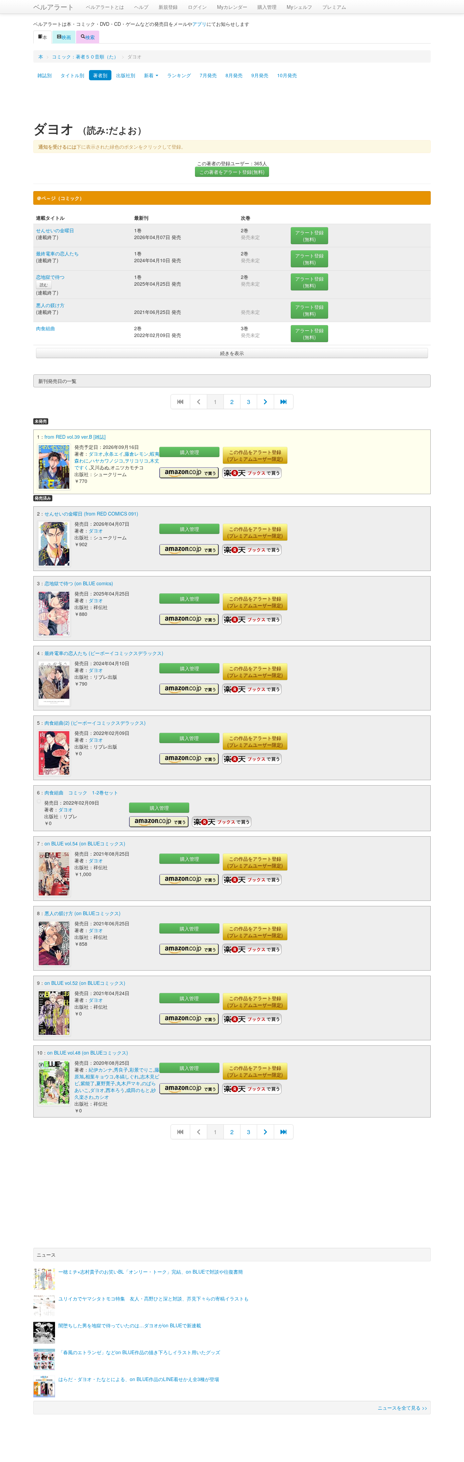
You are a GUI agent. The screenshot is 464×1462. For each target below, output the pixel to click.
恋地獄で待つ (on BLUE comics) (78, 583)
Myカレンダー (232, 6)
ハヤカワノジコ (106, 460)
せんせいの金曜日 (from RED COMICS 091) (91, 513)
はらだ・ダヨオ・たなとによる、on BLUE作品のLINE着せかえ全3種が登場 (138, 1379)
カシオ (102, 1096)
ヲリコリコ (136, 460)
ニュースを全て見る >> (402, 1407)
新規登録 (168, 6)
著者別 (100, 75)
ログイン (197, 6)
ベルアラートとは (105, 6)
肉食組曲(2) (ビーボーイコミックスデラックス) (95, 722)
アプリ (199, 23)
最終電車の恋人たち (57, 253)
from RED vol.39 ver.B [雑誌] (75, 436)
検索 (90, 37)
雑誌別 (44, 75)
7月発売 (208, 75)
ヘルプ (141, 6)
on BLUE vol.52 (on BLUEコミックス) (84, 982)
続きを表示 (232, 353)
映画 (66, 37)
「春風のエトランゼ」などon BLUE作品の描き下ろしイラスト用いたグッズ (139, 1352)
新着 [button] (149, 75)
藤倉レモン (136, 453)
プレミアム (334, 6)
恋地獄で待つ (50, 276)
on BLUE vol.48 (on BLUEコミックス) (87, 1052)
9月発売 (259, 75)
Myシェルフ (299, 6)
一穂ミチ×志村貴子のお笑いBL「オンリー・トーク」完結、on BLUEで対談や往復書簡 (150, 1271)
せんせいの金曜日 (55, 230)
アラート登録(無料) (309, 235)
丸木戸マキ (128, 1083)
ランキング (179, 75)
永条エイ (113, 453)
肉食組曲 (45, 328)
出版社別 (125, 75)
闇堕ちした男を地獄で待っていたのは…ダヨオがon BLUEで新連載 (129, 1325)
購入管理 (266, 6)
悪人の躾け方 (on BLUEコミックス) (82, 913)
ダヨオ (96, 453)
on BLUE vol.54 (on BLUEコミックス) (84, 843)
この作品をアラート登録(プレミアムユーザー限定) (255, 455)
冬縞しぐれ (127, 1076)
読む (44, 284)
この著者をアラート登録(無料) (232, 171)
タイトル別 (72, 75)
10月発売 (287, 75)
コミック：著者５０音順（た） (85, 56)
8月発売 (234, 75)
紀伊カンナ (100, 1069)
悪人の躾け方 (50, 305)
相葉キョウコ (99, 1076)
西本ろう (115, 1090)
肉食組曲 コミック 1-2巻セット (81, 792)
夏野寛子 (105, 1083)
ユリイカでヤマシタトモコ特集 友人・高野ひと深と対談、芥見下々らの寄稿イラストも (153, 1298)
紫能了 (88, 1083)
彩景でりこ (141, 1069)
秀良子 (121, 1069)
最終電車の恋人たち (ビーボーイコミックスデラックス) (103, 653)
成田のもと (138, 1090)
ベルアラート (53, 7)
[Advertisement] (232, 103)
